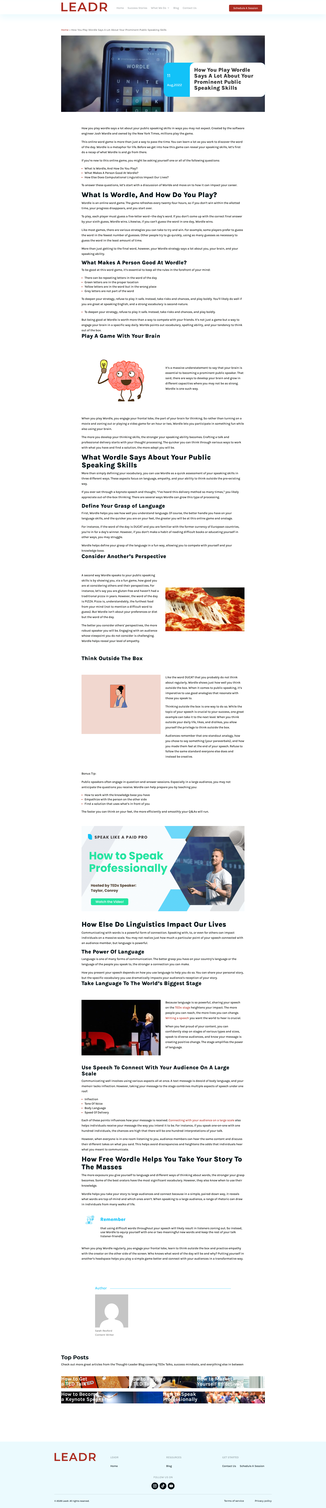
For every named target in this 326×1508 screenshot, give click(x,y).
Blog (176, 8)
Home (120, 8)
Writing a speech (177, 1018)
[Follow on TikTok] (163, 1486)
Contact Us (189, 8)
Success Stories (137, 8)
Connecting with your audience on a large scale (201, 1120)
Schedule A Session (245, 8)
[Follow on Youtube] (171, 1486)
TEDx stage (182, 1007)
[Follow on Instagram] (154, 1486)
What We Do (158, 8)
